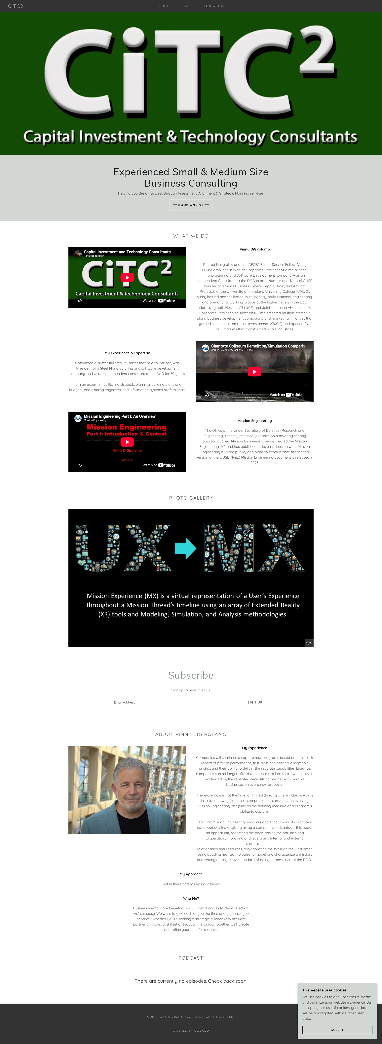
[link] (15, 6)
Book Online (191, 205)
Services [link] (186, 6)
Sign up (255, 702)
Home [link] (164, 6)
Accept (337, 1029)
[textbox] (172, 702)
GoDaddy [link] (202, 1030)
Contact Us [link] (214, 6)
